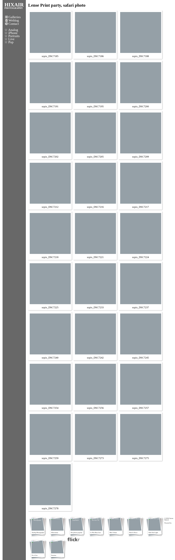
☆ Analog (11, 30)
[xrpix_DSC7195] (95, 85)
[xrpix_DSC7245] (141, 336)
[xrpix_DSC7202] (50, 135)
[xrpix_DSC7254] (50, 386)
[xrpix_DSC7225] (50, 286)
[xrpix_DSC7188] (141, 34)
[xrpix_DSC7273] (95, 436)
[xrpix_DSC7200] (141, 85)
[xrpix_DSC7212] (50, 185)
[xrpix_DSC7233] (95, 286)
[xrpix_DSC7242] (95, 336)
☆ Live (9, 39)
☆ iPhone (11, 33)
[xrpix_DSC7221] (95, 235)
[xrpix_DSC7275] (141, 436)
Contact (13, 24)
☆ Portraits (12, 36)
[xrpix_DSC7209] (141, 135)
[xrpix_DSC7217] (141, 185)
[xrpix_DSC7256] (95, 386)
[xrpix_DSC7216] (95, 185)
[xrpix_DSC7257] (141, 386)
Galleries (14, 17)
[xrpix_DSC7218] (50, 235)
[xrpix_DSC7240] (50, 336)
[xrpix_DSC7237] (141, 286)
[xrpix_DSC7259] (50, 436)
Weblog (13, 20)
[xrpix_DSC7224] (141, 235)
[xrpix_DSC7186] (95, 34)
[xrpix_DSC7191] (50, 85)
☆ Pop (8, 42)
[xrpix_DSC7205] (95, 135)
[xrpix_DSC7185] (50, 34)
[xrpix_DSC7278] (50, 487)
